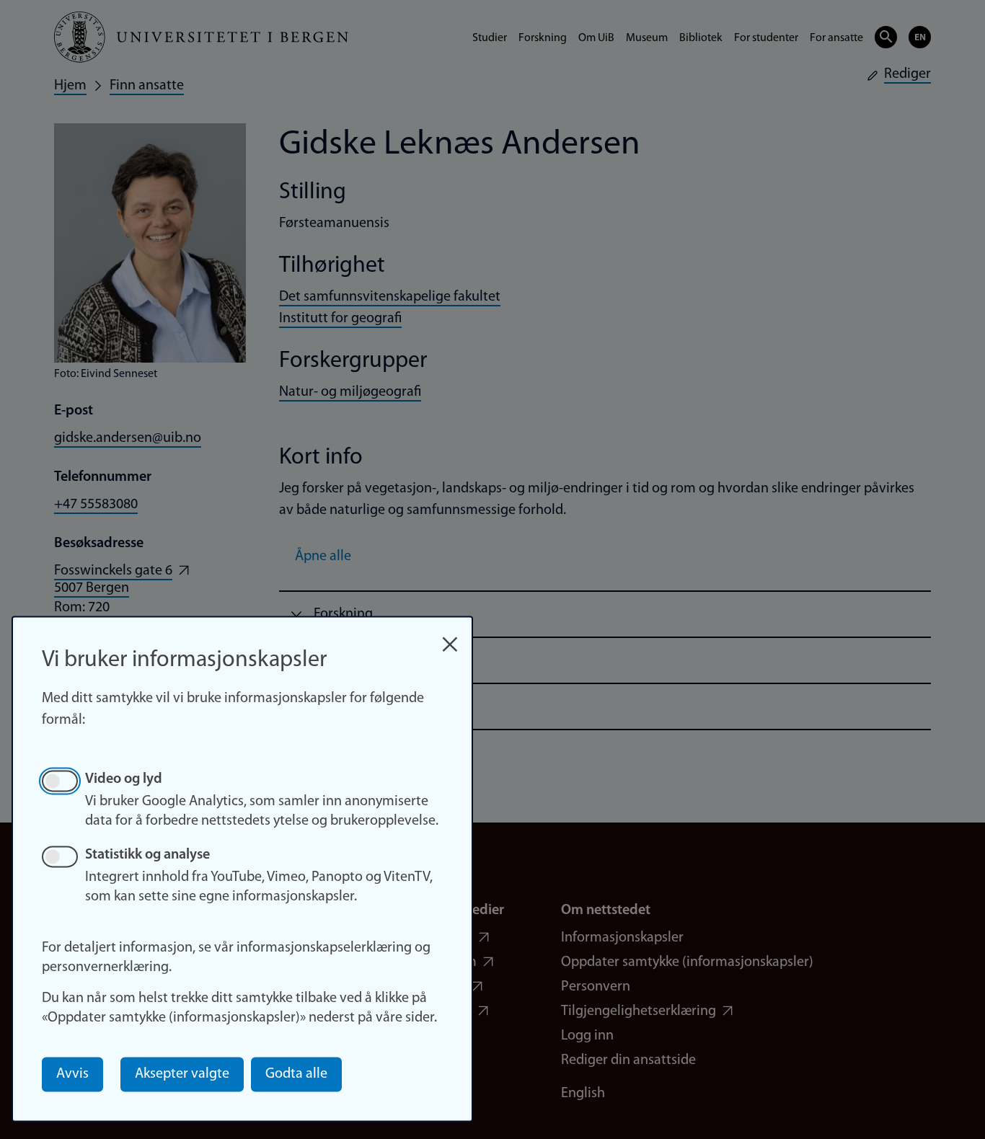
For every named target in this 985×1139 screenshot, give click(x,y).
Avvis (72, 1074)
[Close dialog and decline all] (450, 637)
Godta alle (296, 1074)
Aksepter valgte (182, 1074)
